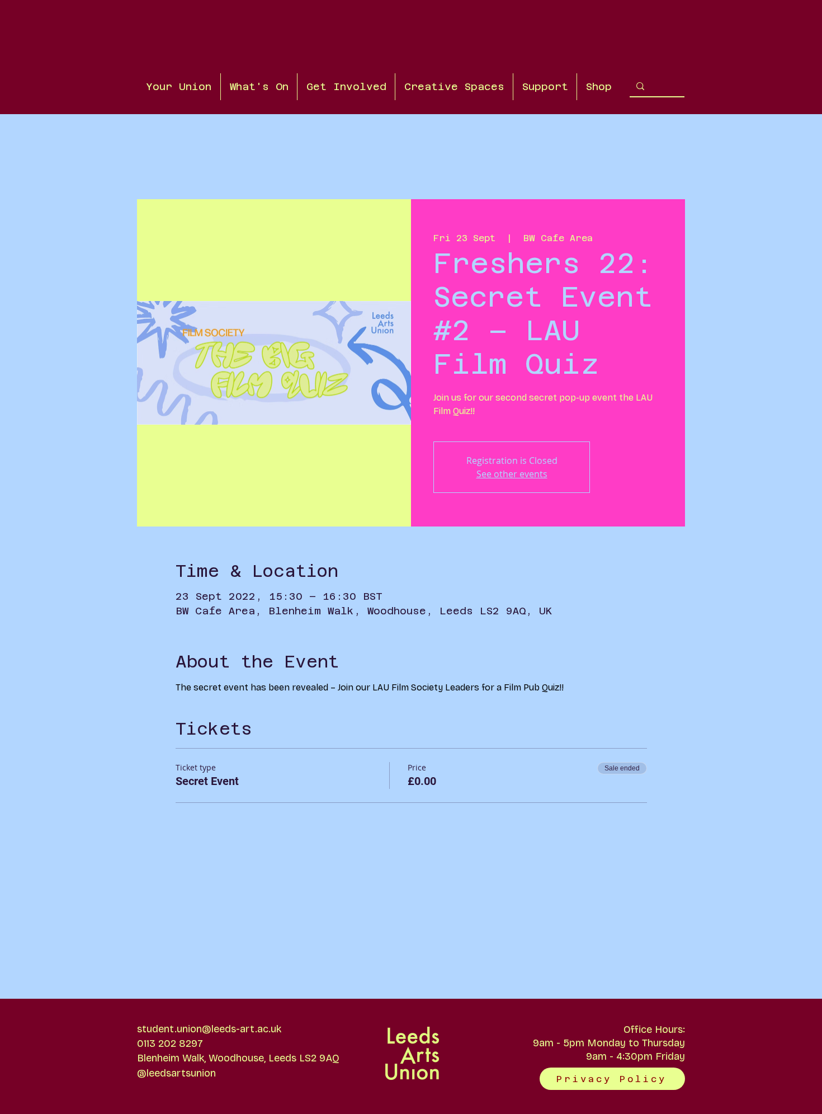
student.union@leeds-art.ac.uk (209, 1029)
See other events (511, 474)
